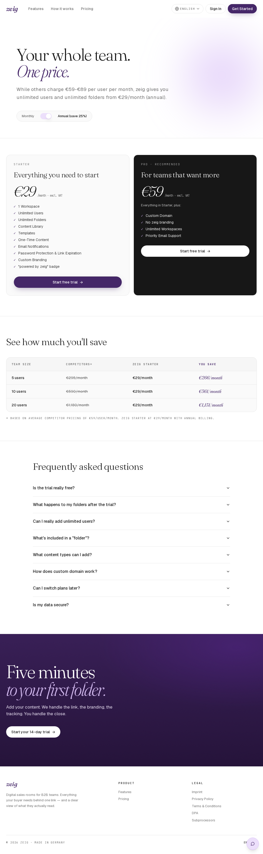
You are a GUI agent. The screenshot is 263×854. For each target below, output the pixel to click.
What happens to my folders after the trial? (74, 504)
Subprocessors (203, 820)
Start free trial (68, 282)
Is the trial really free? (53, 488)
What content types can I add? (62, 554)
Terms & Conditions (206, 806)
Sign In (215, 8)
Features (36, 8)
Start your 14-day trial (33, 732)
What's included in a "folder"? (61, 538)
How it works (62, 8)
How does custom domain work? (65, 571)
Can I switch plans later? (56, 588)
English (187, 9)
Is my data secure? (51, 605)
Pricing (87, 8)
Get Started (242, 8)
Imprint (197, 792)
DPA (195, 813)
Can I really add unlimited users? (64, 521)
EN (246, 842)
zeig (12, 8)
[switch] (46, 116)
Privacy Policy (202, 799)
